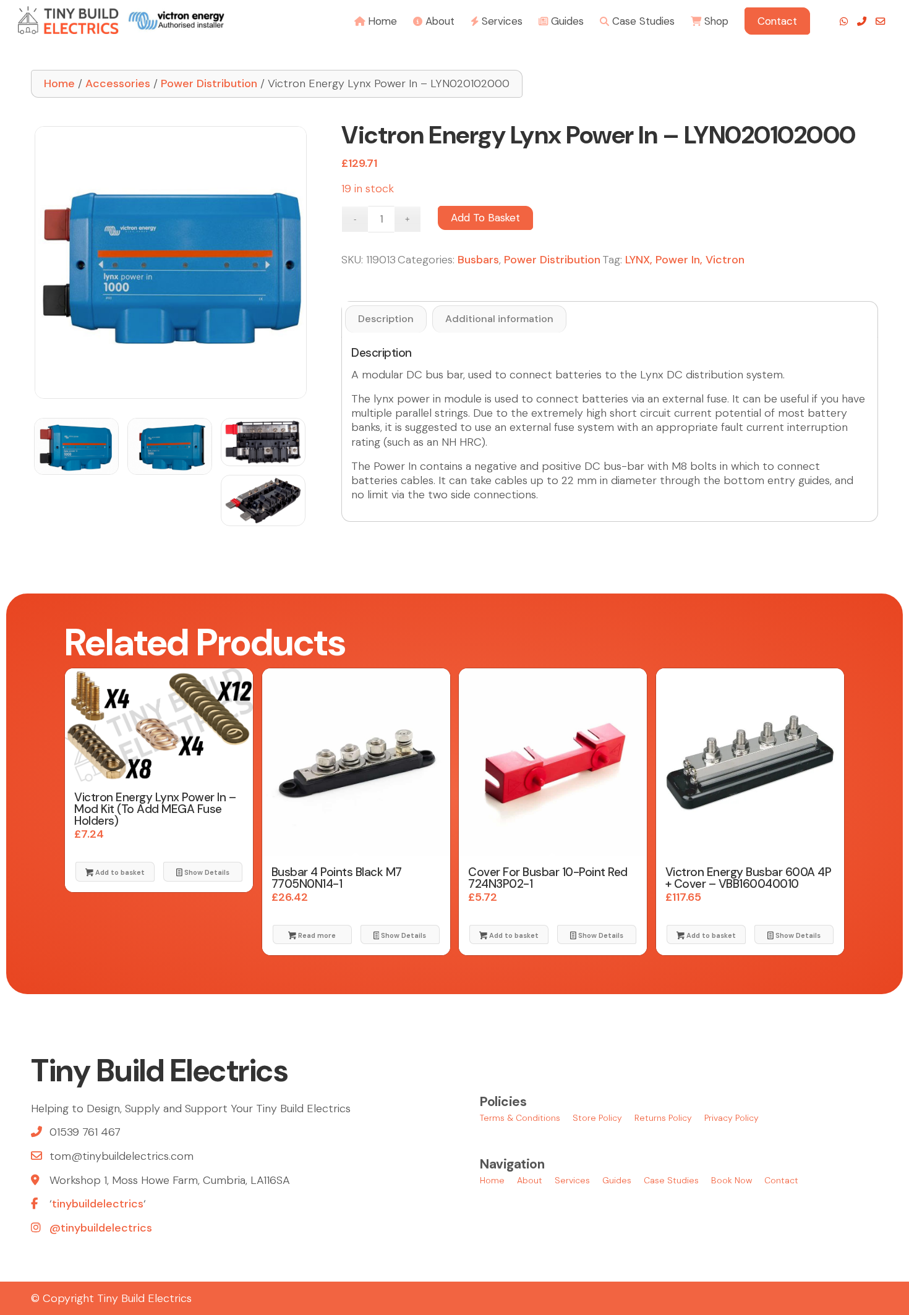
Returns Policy (663, 1117)
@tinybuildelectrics (100, 1227)
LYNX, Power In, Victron (685, 259)
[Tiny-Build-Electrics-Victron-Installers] (121, 20)
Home (59, 83)
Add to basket (485, 217)
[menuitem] (375, 20)
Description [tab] (386, 318)
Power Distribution (209, 83)
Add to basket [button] (119, 872)
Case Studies (671, 1180)
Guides (616, 1180)
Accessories (117, 83)
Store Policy (597, 1117)
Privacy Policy (731, 1117)
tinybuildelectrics (97, 1203)
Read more (316, 935)
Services (572, 1180)
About (529, 1180)
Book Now (731, 1180)
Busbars (478, 259)
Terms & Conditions (520, 1117)
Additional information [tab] (499, 318)
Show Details (205, 872)
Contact (781, 1180)
